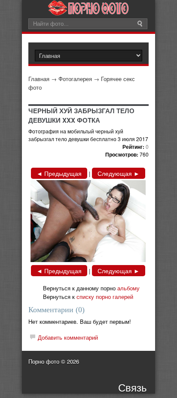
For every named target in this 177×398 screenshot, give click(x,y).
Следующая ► (119, 173)
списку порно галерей (104, 296)
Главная (38, 79)
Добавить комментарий (68, 337)
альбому (128, 288)
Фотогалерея (75, 79)
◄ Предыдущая (59, 173)
